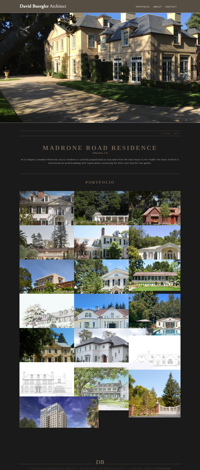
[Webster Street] (59, 318)
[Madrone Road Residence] (59, 352)
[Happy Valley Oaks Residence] (113, 386)
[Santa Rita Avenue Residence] (113, 352)
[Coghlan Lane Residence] (113, 318)
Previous (166, 133)
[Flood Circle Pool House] (113, 215)
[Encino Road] (113, 283)
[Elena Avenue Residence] (59, 249)
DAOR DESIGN (164, 468)
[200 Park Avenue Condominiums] (59, 420)
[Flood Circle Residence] (59, 215)
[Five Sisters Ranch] (59, 283)
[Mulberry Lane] (59, 386)
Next (175, 133)
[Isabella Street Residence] (113, 249)
